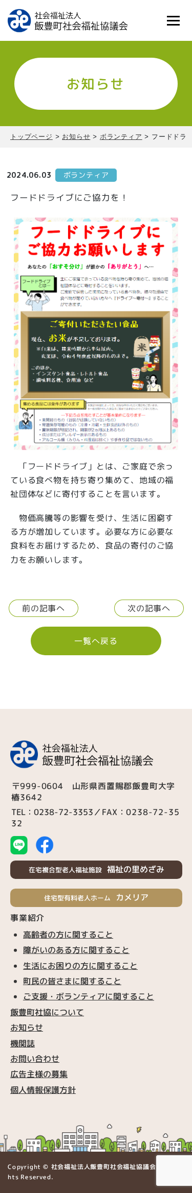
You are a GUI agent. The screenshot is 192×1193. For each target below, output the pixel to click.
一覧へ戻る (95, 641)
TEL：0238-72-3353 (52, 811)
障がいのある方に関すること (76, 950)
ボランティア (86, 175)
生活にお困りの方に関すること (80, 965)
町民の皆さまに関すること (72, 981)
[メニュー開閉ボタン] (173, 20)
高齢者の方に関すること (68, 934)
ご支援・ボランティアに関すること (88, 996)
